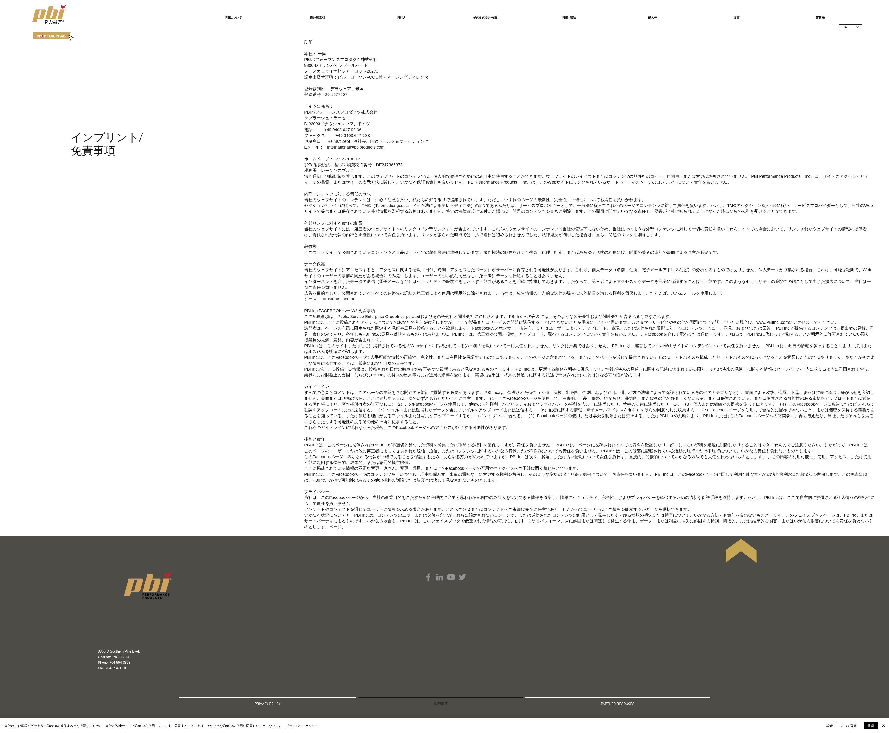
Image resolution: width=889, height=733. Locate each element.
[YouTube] (451, 577)
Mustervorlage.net (340, 299)
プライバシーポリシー (302, 725)
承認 (870, 725)
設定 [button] (829, 725)
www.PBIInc (767, 322)
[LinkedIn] (439, 577)
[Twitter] (462, 577)
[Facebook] (428, 577)
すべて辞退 (849, 725)
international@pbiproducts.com (356, 147)
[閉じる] (883, 725)
